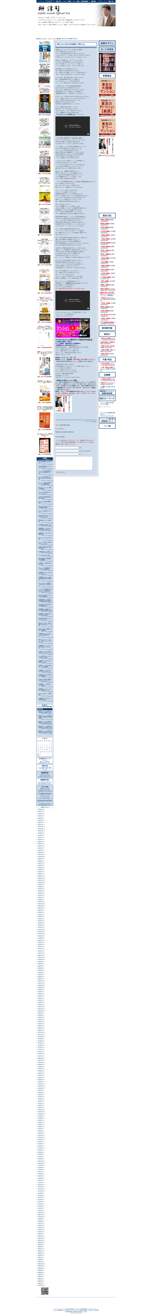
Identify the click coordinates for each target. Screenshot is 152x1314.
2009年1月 (40, 1261)
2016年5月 (40, 1073)
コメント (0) (50, 464)
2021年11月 (40, 931)
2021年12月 (40, 929)
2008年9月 (40, 1270)
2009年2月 (40, 1259)
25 (42, 751)
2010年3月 (40, 1231)
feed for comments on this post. (64, 431)
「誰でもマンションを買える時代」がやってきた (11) (45, 652)
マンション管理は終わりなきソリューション (45, 493)
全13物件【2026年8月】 (107, 350)
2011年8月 (40, 1195)
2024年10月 (40, 856)
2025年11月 (40, 828)
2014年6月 (40, 1122)
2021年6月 (40, 942)
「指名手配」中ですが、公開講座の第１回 (45, 699)
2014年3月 (40, 1128)
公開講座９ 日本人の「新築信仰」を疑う (45, 661)
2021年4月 (40, 946)
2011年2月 (40, 1208)
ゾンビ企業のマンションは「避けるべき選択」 (45, 657)
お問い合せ (96, 1310)
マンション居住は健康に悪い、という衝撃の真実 (45, 483)
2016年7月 (40, 1068)
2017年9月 (40, 1038)
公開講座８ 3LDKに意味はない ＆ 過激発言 (45, 666)
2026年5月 (40, 815)
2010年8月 (40, 1221)
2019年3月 (40, 1000)
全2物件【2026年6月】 (107, 307)
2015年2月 (40, 1105)
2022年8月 (40, 912)
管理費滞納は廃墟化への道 (45, 525)
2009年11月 (40, 1240)
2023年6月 (40, 890)
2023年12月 (40, 878)
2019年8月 (40, 989)
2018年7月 (40, 1017)
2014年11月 (40, 1111)
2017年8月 (40, 1040)
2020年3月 (40, 974)
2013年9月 (40, 1141)
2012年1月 (40, 1184)
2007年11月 (40, 1285)
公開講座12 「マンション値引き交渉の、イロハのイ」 (45, 647)
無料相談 (67, 1308)
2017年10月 (40, 1036)
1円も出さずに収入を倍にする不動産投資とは (45, 605)
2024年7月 (40, 863)
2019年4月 (40, 998)
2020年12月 (40, 955)
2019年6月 (40, 993)
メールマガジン (91, 1310)
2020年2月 (40, 976)
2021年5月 (40, 944)
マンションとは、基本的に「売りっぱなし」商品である (45, 584)
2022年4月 (40, 920)
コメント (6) (50, 592)
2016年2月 (40, 1079)
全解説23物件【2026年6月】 (108, 289)
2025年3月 (40, 845)
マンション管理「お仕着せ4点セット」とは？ (45, 543)
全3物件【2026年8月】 (107, 342)
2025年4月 (40, 843)
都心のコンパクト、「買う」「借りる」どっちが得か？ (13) (45, 641)
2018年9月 (40, 1013)
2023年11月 (40, 880)
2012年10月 (40, 1165)
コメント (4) (50, 518)
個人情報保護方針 (68, 1311)
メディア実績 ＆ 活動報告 (82, 1310)
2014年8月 (40, 1118)
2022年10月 (40, 908)
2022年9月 (40, 910)
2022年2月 (40, 925)
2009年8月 (40, 1246)
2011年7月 (40, 1197)
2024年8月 (40, 860)
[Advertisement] (76, 32)
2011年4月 (40, 1203)
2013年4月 (40, 1152)
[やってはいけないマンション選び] (44, 393)
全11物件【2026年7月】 (107, 270)
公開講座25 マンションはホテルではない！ (45, 573)
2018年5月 (40, 1021)
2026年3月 (40, 820)
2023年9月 (40, 884)
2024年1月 (40, 875)
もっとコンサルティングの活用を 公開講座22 (45, 595)
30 (38, 753)
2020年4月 (40, 972)
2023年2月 (40, 899)
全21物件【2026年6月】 (108, 369)
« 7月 (38, 755)
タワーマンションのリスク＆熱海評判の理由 (45, 507)
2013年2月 (40, 1156)
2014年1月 (40, 1133)
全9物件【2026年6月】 (107, 311)
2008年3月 (40, 1283)
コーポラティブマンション (93, 1308)
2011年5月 (40, 1201)
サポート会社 (77, 1308)
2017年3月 (40, 1051)
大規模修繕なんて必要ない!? (45, 551)
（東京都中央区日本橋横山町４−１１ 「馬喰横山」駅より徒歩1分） (74, 361)
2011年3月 (40, 1206)
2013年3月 (40, 1154)
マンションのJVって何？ (44, 555)
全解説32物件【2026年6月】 (108, 299)
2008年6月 (40, 1276)
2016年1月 (40, 1081)
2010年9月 (40, 1218)
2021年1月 (40, 953)
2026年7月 (40, 811)
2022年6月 (40, 916)
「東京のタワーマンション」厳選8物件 (107, 294)
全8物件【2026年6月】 (108, 319)
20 (47, 749)
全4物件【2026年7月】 (107, 266)
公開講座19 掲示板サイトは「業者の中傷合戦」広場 (45, 609)
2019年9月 (40, 987)
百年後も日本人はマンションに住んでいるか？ (45, 516)
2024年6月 (40, 865)
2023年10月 (40, 882)
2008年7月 (40, 1274)
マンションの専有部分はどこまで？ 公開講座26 (45, 568)
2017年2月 (40, 1053)
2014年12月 (40, 1109)
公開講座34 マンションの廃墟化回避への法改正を (45, 529)
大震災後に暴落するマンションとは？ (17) (45, 619)
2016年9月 (40, 1064)
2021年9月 (40, 935)
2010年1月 (40, 1236)
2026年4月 (40, 818)
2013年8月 (40, 1143)
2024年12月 (40, 852)
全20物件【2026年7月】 (107, 383)
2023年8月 (40, 886)
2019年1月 (40, 1004)
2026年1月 (40, 824)
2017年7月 (40, 1043)
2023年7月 (40, 888)
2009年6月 (40, 1251)
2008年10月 (40, 1268)
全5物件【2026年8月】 (107, 235)
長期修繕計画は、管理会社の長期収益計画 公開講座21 (45, 600)
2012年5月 (40, 1175)
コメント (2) (50, 494)
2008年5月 (40, 1278)
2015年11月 (40, 1085)
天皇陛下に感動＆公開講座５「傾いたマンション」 (45, 680)
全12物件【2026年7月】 (108, 258)
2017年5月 (40, 1047)
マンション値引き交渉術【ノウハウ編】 (107, 403)
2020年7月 (40, 965)
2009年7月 (40, 1248)
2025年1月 (40, 850)
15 (51, 747)
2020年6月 (40, 968)
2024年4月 (40, 869)
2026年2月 (40, 822)
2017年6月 (40, 1045)
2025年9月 (40, 833)
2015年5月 (40, 1098)
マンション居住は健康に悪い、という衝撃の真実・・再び (45, 472)
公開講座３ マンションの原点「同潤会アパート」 (45, 689)
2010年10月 (40, 1216)
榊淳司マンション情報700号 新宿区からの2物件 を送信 (45, 731)
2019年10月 (40, 985)
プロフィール (62, 1308)
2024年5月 (40, 867)
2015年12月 (40, 1083)
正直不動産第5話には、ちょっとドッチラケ (45, 467)
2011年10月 (40, 1190)
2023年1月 (40, 901)
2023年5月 (40, 893)
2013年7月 (40, 1146)
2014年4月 (40, 1126)
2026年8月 (40, 809)
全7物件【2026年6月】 (108, 303)
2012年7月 (40, 1171)
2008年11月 (40, 1265)
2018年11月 (40, 1008)
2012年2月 (40, 1182)
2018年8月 (40, 1015)
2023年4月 (40, 895)
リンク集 (85, 1311)
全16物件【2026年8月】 (107, 224)
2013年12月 (40, 1135)
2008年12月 (40, 1263)
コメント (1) (50, 480)
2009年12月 (40, 1238)
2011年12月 (40, 1186)
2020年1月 (40, 978)
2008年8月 (40, 1272)
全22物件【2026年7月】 (108, 379)
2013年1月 (40, 1158)
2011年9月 (40, 1193)
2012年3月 (40, 1180)
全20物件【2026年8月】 (108, 339)
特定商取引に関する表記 (78, 1311)
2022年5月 (40, 918)
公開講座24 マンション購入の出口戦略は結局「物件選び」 (45, 578)
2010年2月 (40, 1233)
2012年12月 (40, 1161)
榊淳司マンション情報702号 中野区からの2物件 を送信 (45, 722)
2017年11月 (40, 1034)
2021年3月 (40, 948)
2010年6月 (40, 1225)
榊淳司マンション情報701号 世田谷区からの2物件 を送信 (45, 727)
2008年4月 (40, 1281)
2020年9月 (40, 961)
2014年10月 (40, 1113)
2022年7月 (40, 914)
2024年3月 (40, 871)
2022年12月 (40, 903)
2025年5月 (40, 841)
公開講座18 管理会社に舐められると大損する (45, 614)
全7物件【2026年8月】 (107, 254)
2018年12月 (40, 1006)
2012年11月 (40, 1163)
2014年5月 (40, 1124)
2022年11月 (40, 905)
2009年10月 (40, 1242)
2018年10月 (40, 1010)
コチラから (72, 393)
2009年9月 (40, 1244)
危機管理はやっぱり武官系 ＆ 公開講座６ (45, 675)
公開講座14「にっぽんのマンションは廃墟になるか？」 (45, 635)
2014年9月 (40, 1115)
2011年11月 (40, 1188)
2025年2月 (40, 848)
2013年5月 (40, 1150)
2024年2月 (40, 873)
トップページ (56, 1308)
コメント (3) (50, 544)
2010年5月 (40, 1227)
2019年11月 (40, 983)
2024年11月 (40, 854)
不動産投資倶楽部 (83, 1308)
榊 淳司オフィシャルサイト (41, 38)
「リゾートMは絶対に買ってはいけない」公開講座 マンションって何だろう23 (45, 590)
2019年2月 (40, 1002)
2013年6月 (40, 1148)
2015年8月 (40, 1092)
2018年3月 (40, 1025)
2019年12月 (40, 980)
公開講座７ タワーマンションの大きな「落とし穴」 (45, 671)
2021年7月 (40, 940)
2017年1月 (40, 1056)
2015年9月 (40, 1090)
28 (49, 751)
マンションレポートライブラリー (69, 1310)
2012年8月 (40, 1169)
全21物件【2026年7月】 (107, 281)
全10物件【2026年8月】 (108, 232)
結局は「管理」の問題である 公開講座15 (45, 629)
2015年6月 (40, 1096)
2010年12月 (40, 1212)
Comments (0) (94, 421)
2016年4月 (40, 1075)
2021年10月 (40, 933)
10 (40, 747)
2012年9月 (40, 1167)
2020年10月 (40, 959)
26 (44, 751)
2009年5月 (40, 1253)
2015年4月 (40, 1100)
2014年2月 (40, 1131)
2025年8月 (40, 835)
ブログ (49, 38)
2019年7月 (40, 991)
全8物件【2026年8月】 (107, 228)
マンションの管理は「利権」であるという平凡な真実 (45, 478)
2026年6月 (40, 813)
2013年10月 (40, 1139)
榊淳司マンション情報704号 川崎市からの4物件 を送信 (45, 711)
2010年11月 (40, 1214)
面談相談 (72, 1308)
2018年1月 (40, 1030)
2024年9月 (40, 858)
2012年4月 (40, 1178)
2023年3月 (40, 897)
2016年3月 (40, 1077)
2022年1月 (40, 927)
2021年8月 (40, 938)
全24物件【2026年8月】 (108, 243)
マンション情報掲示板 (57, 1310)
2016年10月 (40, 1062)
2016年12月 (40, 1058)
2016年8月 (40, 1066)
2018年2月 (40, 1028)
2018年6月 (40, 1019)
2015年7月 (40, 1094)
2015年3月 (40, 1103)
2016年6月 (40, 1070)
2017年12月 (40, 1032)
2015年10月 (40, 1088)
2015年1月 (40, 1107)
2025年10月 (40, 830)
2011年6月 (40, 1199)
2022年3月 (40, 923)
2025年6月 (40, 839)
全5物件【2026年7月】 (107, 262)
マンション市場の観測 (56, 38)
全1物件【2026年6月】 (107, 285)
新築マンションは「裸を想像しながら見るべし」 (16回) (45, 624)
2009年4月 (40, 1255)
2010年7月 (40, 1223)
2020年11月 (40, 957)
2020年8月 (40, 963)
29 (51, 751)
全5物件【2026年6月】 (108, 315)
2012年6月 (40, 1173)
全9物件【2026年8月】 (107, 220)
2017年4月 (40, 1049)
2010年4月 (40, 1229)
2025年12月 (40, 826)
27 (47, 751)
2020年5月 (40, 970)
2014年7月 (40, 1120)
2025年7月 (40, 837)
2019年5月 (40, 995)
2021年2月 (40, 950)
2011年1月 (40, 1210)
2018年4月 (40, 1023)
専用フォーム (59, 444)
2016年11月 (40, 1060)
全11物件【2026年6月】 (108, 364)
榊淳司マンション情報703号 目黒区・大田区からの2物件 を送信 (46, 717)
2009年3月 (40, 1257)
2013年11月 (40, 1137)
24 (40, 751)
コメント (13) (49, 522)
